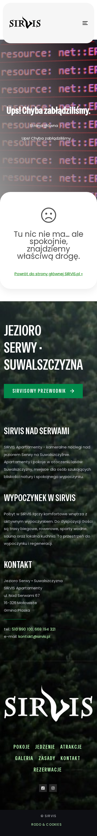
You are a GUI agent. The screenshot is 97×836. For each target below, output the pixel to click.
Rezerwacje (48, 769)
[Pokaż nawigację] (75, 23)
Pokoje (21, 747)
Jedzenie (45, 747)
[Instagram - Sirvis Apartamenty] (53, 788)
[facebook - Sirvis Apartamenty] (43, 788)
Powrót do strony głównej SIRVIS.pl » (48, 273)
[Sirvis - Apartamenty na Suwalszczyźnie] (22, 23)
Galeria (24, 758)
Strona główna (44, 125)
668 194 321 (45, 629)
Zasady (47, 758)
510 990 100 (22, 629)
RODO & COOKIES (46, 824)
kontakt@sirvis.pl (34, 636)
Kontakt (70, 758)
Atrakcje (71, 747)
